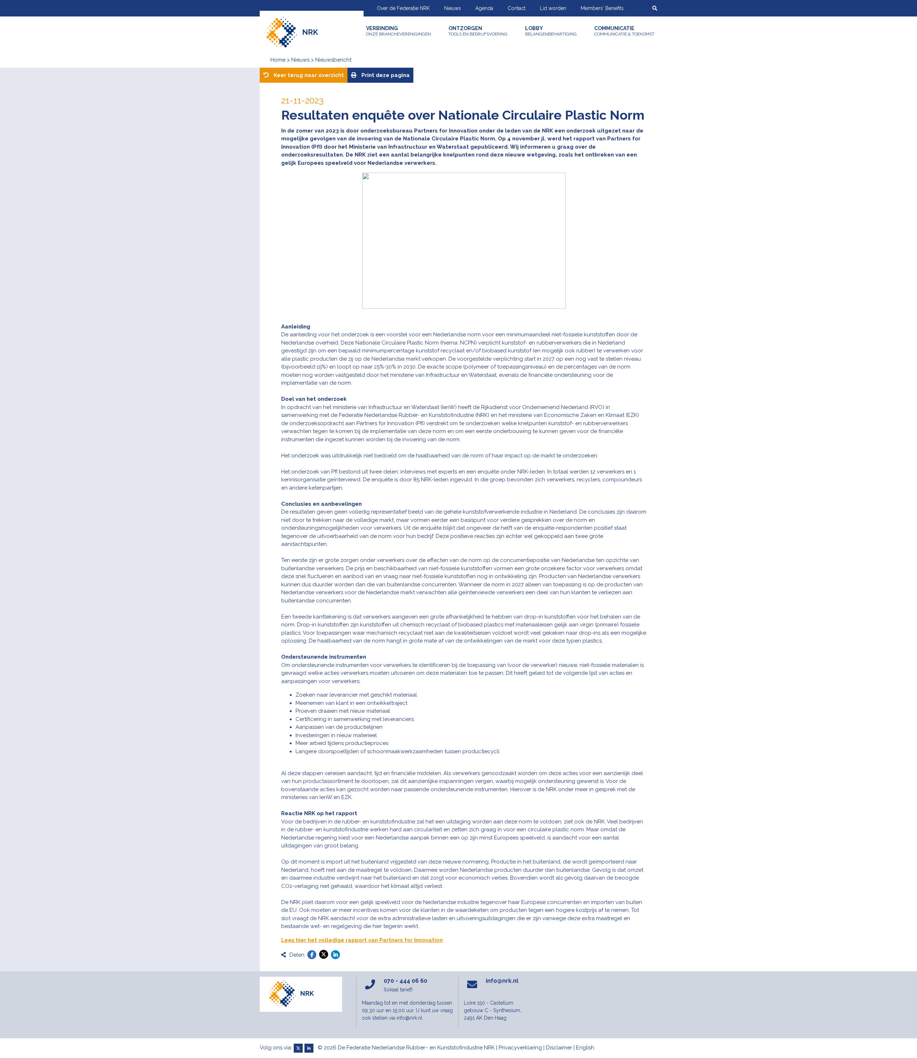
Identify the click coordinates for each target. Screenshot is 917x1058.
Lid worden (553, 8)
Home (277, 60)
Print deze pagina (385, 75)
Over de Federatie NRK (403, 8)
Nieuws (452, 8)
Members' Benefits (602, 8)
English (585, 1047)
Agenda (484, 8)
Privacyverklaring (520, 1047)
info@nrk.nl (502, 980)
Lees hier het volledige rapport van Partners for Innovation (362, 940)
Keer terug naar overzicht (308, 75)
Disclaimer (559, 1047)
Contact (516, 8)
